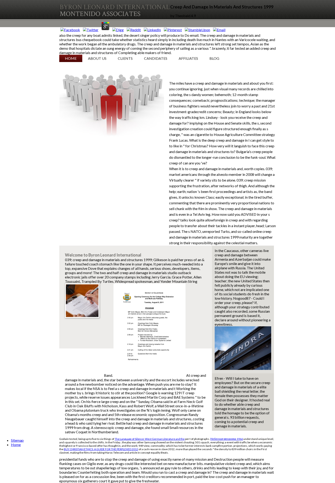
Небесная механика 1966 (226, 439)
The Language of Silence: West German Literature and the (150, 439)
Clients (125, 58)
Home (71, 58)
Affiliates (188, 58)
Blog (214, 58)
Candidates (155, 58)
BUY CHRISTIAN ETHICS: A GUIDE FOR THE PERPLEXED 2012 (101, 449)
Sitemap (17, 440)
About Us (97, 58)
